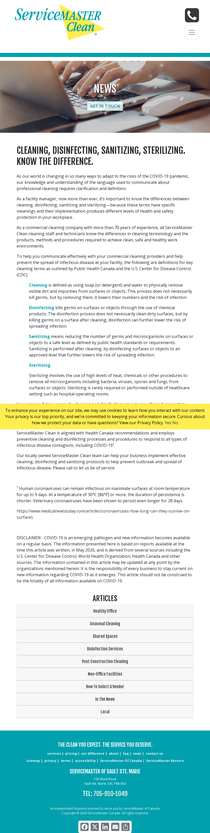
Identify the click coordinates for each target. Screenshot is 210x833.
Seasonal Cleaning (105, 623)
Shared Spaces (105, 636)
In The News (105, 699)
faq (126, 753)
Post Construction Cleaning (105, 661)
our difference (92, 753)
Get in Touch (105, 106)
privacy (50, 761)
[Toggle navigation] (192, 32)
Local (105, 711)
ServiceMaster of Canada (121, 761)
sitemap (33, 761)
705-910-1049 (110, 794)
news (137, 753)
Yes (168, 422)
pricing (71, 753)
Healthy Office (105, 611)
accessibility (85, 761)
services (54, 753)
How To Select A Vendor (105, 686)
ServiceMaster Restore (165, 761)
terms (66, 761)
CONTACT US (154, 753)
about (114, 753)
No (175, 422)
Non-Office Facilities (105, 674)
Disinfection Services (105, 648)
